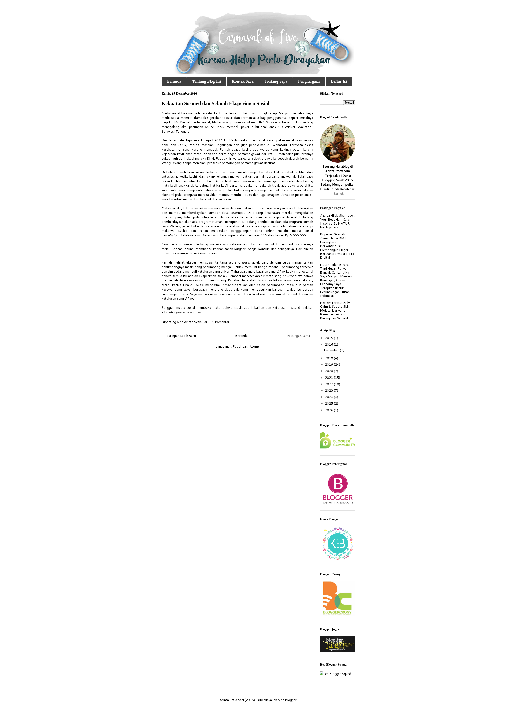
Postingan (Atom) (246, 346)
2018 (329, 358)
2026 (329, 410)
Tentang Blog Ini (206, 81)
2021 (329, 377)
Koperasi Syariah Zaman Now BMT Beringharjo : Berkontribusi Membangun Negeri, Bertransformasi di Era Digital (337, 246)
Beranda (174, 81)
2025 (329, 403)
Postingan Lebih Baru (180, 335)
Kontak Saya (242, 81)
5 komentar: (221, 321)
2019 (329, 364)
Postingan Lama (298, 335)
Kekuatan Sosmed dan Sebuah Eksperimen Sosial (215, 103)
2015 (329, 337)
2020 (329, 370)
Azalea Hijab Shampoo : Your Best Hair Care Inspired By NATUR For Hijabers (337, 221)
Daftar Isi (339, 81)
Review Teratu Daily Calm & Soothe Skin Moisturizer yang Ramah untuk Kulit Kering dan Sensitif (335, 310)
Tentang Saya (276, 81)
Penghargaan (309, 81)
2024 (329, 396)
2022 (329, 384)
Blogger (291, 699)
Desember (332, 350)
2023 (329, 390)
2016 (329, 344)
